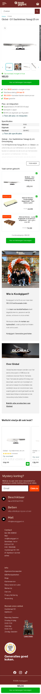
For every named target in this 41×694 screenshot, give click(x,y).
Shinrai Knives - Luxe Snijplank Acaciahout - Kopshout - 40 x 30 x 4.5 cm (27, 219)
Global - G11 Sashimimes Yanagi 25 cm (29, 178)
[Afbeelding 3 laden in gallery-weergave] (26, 66)
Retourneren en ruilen (13, 585)
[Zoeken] (37, 11)
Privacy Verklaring (11, 595)
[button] (37, 3)
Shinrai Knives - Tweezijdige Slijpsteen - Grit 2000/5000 (28, 200)
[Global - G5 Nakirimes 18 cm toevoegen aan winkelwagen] (27, 464)
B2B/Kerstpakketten (12, 575)
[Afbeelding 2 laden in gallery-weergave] (17, 66)
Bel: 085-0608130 (11, 533)
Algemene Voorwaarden (13, 571)
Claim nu (34, 488)
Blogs (7, 578)
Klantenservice (10, 581)
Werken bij (8, 588)
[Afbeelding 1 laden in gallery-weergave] (9, 66)
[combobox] (20, 11)
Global (10, 16)
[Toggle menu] (4, 4)
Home (4, 16)
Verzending (9, 598)
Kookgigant (23, 681)
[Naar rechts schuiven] (38, 67)
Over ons (8, 592)
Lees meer (28, 636)
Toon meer (33, 163)
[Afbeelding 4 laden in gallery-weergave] (34, 66)
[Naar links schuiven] (2, 67)
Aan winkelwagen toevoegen (20, 240)
